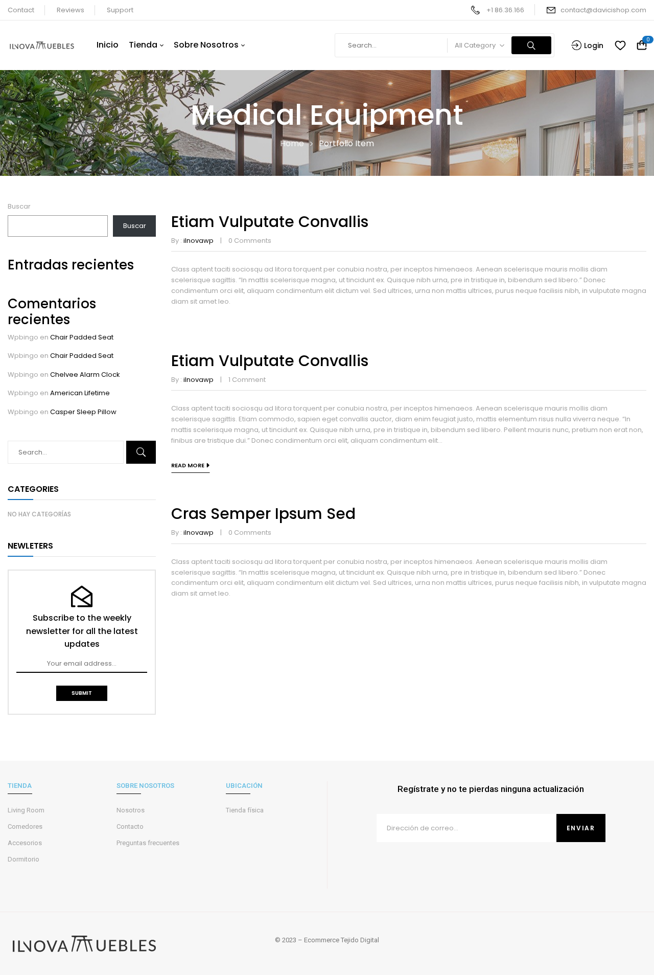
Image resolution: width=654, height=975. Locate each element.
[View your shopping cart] (641, 46)
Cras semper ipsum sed (263, 514)
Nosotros (130, 810)
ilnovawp (198, 240)
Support (120, 10)
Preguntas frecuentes (147, 843)
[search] (531, 45)
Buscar (19, 206)
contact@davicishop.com (603, 10)
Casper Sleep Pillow (83, 412)
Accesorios (25, 843)
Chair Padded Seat (81, 337)
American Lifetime (80, 393)
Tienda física (245, 810)
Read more (187, 465)
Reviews (70, 10)
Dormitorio (23, 859)
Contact (21, 10)
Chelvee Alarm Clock (85, 374)
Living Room (26, 810)
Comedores (25, 826)
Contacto (130, 826)
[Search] (141, 452)
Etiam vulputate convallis (269, 222)
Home (292, 143)
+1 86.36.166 (505, 10)
